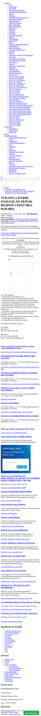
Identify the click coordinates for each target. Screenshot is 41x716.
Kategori (7, 3)
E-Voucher (12, 57)
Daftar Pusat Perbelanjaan (13, 677)
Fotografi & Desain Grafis (17, 66)
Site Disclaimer (13, 666)
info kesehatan (8, 635)
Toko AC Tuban (14, 118)
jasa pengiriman (8, 647)
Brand (7, 134)
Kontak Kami (9, 681)
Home (7, 187)
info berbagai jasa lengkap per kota (13, 631)
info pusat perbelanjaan (10, 641)
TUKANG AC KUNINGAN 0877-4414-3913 (19, 613)
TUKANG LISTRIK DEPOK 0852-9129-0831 (20, 416)
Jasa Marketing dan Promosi (17, 12)
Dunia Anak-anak (14, 25)
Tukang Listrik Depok (10, 403)
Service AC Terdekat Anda (17, 173)
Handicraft (12, 68)
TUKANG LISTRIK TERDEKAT (26, 219)
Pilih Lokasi (8, 127)
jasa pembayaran (9, 646)
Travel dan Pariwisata (15, 161)
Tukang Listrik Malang (10, 517)
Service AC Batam (14, 123)
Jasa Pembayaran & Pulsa (17, 59)
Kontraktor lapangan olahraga (18, 103)
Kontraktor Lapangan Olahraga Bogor (21, 105)
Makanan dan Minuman (16, 152)
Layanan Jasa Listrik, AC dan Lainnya (21, 166)
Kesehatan (12, 32)
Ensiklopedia (13, 141)
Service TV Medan (15, 125)
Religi (11, 43)
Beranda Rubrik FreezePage (17, 138)
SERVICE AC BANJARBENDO (14, 530)
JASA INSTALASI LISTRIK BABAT (16, 437)
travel (6, 650)
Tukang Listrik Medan (16, 102)
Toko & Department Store (17, 50)
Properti (11, 53)
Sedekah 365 (13, 172)
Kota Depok (9, 217)
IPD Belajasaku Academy (17, 168)
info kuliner (7, 637)
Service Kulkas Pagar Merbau (13, 504)
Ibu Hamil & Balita (15, 26)
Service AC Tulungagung (17, 84)
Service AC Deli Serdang (17, 80)
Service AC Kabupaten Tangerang (19, 107)
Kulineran (12, 16)
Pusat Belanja (13, 129)
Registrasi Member (11, 672)
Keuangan (12, 164)
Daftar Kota (12, 132)
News (10, 145)
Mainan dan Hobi (14, 159)
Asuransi (11, 64)
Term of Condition (10, 665)
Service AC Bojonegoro (16, 120)
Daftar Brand (9, 675)
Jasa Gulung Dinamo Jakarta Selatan (20, 112)
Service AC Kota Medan (16, 77)
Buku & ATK (13, 41)
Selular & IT (13, 28)
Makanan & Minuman (16, 19)
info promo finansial (9, 640)
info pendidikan (8, 638)
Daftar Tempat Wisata (11, 674)
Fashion (11, 14)
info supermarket (9, 643)
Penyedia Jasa (13, 75)
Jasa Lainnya (13, 62)
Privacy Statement (14, 670)
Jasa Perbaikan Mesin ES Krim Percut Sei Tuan (20, 602)
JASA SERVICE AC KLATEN (13, 571)
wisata (6, 651)
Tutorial (7, 661)
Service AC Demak (15, 121)
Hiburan (11, 37)
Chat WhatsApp (31, 713)
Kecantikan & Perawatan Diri (18, 17)
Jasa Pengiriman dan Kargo (17, 60)
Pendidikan (12, 150)
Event (10, 5)
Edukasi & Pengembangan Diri (18, 44)
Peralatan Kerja (13, 46)
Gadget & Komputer (15, 23)
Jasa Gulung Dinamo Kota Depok (19, 109)
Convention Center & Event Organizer (21, 55)
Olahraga (12, 30)
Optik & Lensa (13, 69)
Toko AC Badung (14, 93)
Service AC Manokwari (16, 86)
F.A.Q (7, 663)
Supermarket (13, 7)
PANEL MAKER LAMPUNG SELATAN (18, 543)
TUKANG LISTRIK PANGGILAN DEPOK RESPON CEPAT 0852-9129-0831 (19, 192)
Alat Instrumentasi (14, 71)
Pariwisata (12, 34)
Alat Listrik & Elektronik (16, 10)
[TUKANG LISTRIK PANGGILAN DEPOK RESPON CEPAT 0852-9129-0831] (20, 235)
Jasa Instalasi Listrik (19, 189)
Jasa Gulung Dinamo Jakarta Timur (20, 111)
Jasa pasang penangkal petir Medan (20, 114)
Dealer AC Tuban (14, 116)
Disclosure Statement (15, 668)
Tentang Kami (9, 659)
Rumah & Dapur (14, 21)
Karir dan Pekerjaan (15, 155)
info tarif (7, 644)
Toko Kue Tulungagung (16, 94)
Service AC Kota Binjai (16, 78)
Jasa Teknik (12, 8)
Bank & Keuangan (15, 48)
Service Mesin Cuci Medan (17, 98)
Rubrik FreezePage (11, 136)
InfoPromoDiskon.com (8, 711)
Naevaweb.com (15, 714)
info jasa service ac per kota (11, 634)
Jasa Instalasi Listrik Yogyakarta (19, 96)
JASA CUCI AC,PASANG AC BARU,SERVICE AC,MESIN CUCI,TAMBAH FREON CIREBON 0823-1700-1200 (20, 478)
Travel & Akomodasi (15, 35)
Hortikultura (12, 170)
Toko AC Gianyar (14, 91)
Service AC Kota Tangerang (18, 87)
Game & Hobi (13, 39)
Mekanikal (12, 146)
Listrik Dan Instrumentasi (17, 143)
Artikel (11, 139)
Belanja (11, 163)
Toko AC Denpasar (15, 89)
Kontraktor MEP (14, 100)
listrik (6, 648)
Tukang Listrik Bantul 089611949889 (16, 492)
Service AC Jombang (15, 82)
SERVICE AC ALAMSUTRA (13, 556)
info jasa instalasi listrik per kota (12, 632)
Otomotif (11, 51)
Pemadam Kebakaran (15, 73)
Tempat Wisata (13, 130)
